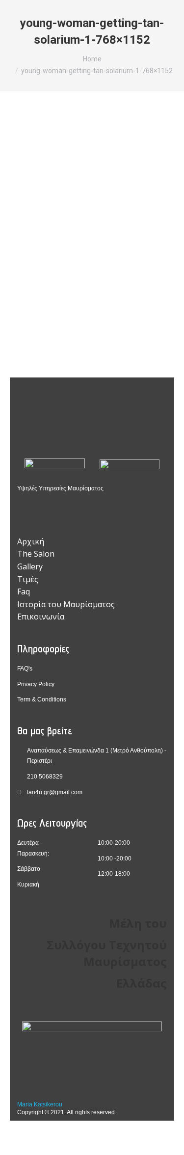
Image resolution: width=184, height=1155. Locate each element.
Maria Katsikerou (39, 1104)
